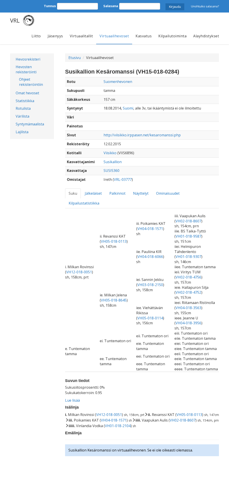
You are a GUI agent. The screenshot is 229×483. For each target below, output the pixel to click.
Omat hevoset (27, 93)
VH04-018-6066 (150, 256)
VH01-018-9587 (188, 236)
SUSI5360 (111, 170)
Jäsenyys (55, 36)
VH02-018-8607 (188, 221)
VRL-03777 (123, 179)
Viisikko (110, 152)
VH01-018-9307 (188, 256)
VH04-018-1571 (150, 228)
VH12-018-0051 (79, 272)
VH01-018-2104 (118, 425)
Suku (73, 193)
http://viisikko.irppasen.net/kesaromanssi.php (142, 135)
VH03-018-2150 (150, 284)
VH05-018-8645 (114, 300)
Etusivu (74, 57)
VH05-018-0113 (114, 241)
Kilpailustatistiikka (84, 203)
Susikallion (113, 161)
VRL (15, 20)
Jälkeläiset (93, 193)
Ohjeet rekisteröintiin (31, 82)
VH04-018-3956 (188, 323)
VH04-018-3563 (188, 307)
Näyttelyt (140, 193)
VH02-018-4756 (188, 277)
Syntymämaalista (30, 124)
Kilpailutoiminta (172, 36)
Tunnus (50, 6)
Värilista (22, 116)
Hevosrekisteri (28, 59)
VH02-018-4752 (188, 292)
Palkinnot (117, 193)
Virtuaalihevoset (114, 36)
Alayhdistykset (206, 36)
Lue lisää (72, 400)
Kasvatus (144, 36)
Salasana (110, 6)
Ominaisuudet (168, 193)
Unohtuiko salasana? (205, 6)
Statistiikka (25, 100)
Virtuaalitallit (81, 36)
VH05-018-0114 (150, 318)
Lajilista (22, 131)
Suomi (128, 108)
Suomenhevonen (118, 81)
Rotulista (23, 108)
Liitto (36, 36)
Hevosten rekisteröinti (26, 69)
